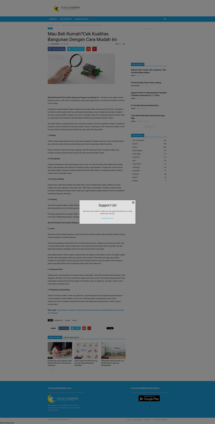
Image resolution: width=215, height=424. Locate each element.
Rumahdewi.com (107, 218)
